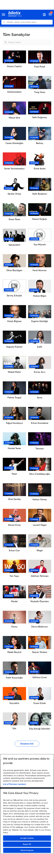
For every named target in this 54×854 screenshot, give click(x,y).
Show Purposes (27, 850)
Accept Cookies (27, 838)
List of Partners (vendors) (14, 784)
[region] (27, 804)
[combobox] (29, 22)
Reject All (27, 844)
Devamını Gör (27, 744)
